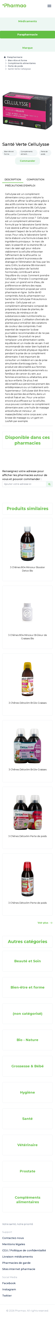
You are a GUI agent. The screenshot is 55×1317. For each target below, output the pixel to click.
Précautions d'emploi (20, 185)
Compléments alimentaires (22, 63)
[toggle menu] (49, 6)
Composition (35, 179)
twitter (7, 1295)
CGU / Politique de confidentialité (24, 1250)
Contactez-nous (13, 1238)
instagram (9, 1289)
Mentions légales (13, 1244)
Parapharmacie (14, 57)
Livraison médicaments (17, 1256)
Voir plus (43, 922)
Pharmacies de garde (16, 1262)
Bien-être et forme (17, 60)
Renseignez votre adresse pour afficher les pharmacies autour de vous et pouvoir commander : (24, 475)
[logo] (14, 5)
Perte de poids (15, 66)
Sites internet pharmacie (18, 1269)
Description (13, 179)
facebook (9, 1283)
